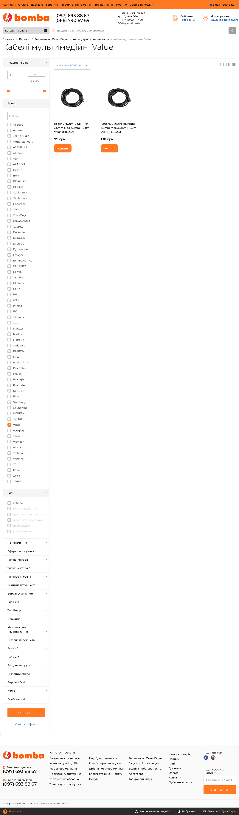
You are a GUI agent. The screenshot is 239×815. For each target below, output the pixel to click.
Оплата (23, 4)
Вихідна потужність (21, 640)
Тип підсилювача (19, 576)
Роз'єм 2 (13, 657)
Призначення (17, 542)
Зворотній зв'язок (19, 780)
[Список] (234, 64)
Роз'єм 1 (12, 648)
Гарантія (52, 4)
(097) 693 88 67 (72, 15)
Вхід (215, 4)
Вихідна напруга (18, 665)
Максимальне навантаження (17, 629)
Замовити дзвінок (19, 767)
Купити (63, 148)
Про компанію (104, 4)
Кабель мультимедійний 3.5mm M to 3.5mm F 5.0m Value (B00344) (118, 128)
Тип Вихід (14, 610)
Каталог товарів (16, 30)
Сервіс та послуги (142, 4)
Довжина (13, 619)
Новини (121, 4)
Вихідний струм (18, 674)
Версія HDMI (16, 682)
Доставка (37, 4)
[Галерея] (228, 64)
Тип (10, 493)
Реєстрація (228, 4)
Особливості (16, 699)
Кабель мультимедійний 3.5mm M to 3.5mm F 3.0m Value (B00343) (72, 128)
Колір (11, 690)
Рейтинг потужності (21, 585)
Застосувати (26, 712)
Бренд (11, 103)
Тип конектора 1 (18, 559)
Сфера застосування (21, 551)
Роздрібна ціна (18, 62)
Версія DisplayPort (20, 593)
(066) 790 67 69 (72, 20)
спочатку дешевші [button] (70, 65)
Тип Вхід (13, 602)
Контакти (9, 4)
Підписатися (220, 789)
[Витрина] (222, 64)
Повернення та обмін (76, 4)
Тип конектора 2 (18, 568)
